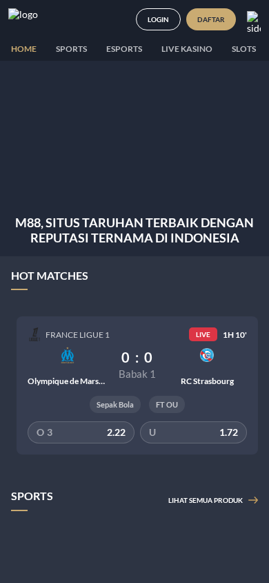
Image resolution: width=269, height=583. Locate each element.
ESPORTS (124, 49)
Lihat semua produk (205, 500)
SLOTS (244, 49)
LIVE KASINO (186, 49)
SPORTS (71, 49)
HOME (24, 49)
